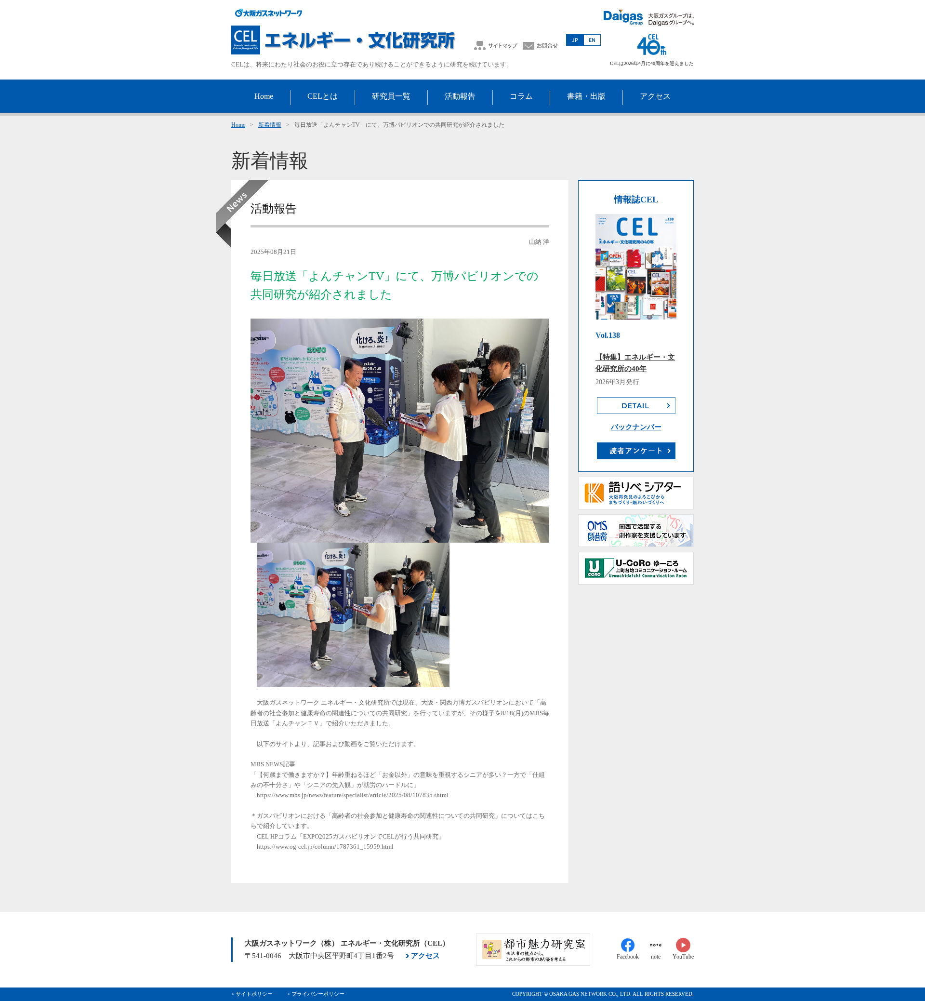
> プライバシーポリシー (315, 994)
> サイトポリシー (252, 994)
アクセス (425, 956)
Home (238, 124)
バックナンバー (636, 427)
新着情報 (269, 124)
